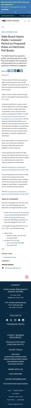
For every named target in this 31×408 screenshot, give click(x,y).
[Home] (10, 19)
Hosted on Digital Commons (15, 404)
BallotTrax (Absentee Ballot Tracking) (15, 359)
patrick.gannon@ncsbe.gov (13, 268)
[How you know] (14, 16)
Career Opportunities (15, 374)
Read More (5, 9)
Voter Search (15, 354)
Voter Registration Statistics (15, 361)
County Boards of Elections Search (15, 356)
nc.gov (9, 390)
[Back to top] (26, 277)
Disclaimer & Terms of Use (15, 396)
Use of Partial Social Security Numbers (15, 383)
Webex (11, 233)
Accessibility (15, 393)
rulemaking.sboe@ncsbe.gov (16, 217)
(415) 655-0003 (15, 240)
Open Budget (20, 399)
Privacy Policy (11, 399)
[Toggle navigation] (29, 21)
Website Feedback (18, 390)
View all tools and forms (15, 364)
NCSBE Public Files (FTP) (15, 344)
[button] (24, 21)
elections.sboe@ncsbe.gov (17, 302)
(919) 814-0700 (18, 305)
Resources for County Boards (15, 342)
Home (2, 27)
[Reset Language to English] (20, 16)
